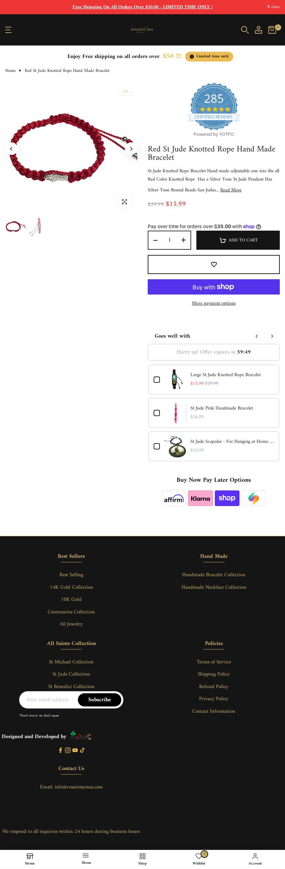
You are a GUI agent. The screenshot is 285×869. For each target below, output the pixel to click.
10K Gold (71, 599)
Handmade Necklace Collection (213, 587)
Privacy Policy (213, 699)
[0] (272, 30)
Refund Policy (213, 687)
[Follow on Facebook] (60, 750)
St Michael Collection (71, 662)
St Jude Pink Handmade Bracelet (221, 408)
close (13, 7)
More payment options (214, 303)
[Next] (131, 148)
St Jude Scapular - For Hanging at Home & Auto (232, 441)
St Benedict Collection (71, 687)
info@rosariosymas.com (79, 787)
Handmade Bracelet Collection (213, 575)
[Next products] (272, 336)
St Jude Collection (71, 674)
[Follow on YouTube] (75, 750)
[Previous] (11, 148)
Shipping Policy (214, 674)
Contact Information (213, 711)
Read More (231, 190)
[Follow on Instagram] (68, 750)
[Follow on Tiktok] (82, 750)
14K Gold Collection (71, 587)
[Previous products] (256, 336)
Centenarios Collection (71, 612)
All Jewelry (71, 624)
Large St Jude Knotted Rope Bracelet (225, 375)
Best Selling (71, 575)
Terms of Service (214, 662)
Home (10, 71)
